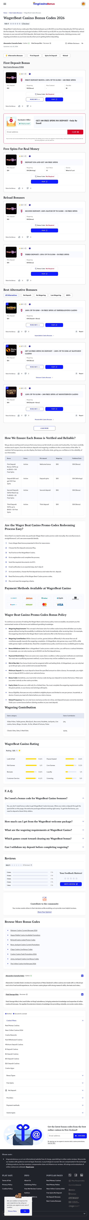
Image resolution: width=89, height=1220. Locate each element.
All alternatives (11, 295)
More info (34, 99)
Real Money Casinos (12, 1025)
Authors (27, 1193)
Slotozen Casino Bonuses (43, 377)
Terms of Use (6, 1180)
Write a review (69, 884)
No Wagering (41, 295)
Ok (25, 1211)
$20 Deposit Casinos (12, 1063)
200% (68, 295)
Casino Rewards (11, 1035)
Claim (74, 132)
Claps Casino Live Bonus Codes (21, 949)
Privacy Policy (7, 1185)
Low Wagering (56, 295)
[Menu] (4, 4)
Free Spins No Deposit (54, 1193)
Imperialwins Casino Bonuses (43, 335)
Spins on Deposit (51, 56)
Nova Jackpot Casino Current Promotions (25, 945)
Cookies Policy (7, 1189)
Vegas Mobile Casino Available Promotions (25, 935)
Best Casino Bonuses (15, 13)
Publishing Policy (30, 1185)
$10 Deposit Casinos (12, 1059)
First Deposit (34, 56)
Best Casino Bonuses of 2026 (13, 67)
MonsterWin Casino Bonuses (43, 419)
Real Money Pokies (53, 1185)
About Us (27, 1180)
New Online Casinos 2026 (14, 1030)
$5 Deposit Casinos (11, 1054)
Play (53, 99)
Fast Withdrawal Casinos (13, 1040)
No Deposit (27, 295)
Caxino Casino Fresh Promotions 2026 (23, 954)
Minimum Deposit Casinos (14, 1044)
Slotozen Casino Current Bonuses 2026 (23, 930)
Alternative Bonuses (15, 56)
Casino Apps (9, 1068)
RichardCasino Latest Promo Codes (22, 940)
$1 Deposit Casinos (11, 1049)
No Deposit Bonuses (53, 1197)
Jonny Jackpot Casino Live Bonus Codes (24, 959)
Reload (65, 56)
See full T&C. (51, 1143)
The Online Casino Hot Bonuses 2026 (23, 964)
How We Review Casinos (33, 1189)
